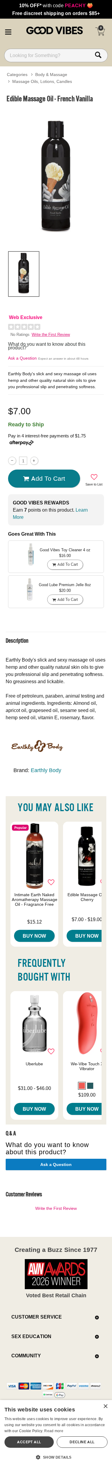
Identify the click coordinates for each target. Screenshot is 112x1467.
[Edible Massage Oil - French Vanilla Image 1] (56, 176)
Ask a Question (22, 358)
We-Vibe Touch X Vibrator (87, 1066)
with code (56, 5)
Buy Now (34, 936)
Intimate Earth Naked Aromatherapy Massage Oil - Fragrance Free (34, 899)
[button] (8, 30)
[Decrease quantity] (12, 461)
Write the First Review (51, 334)
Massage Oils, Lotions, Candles (42, 81)
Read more (53, 1431)
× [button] (105, 1406)
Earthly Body (46, 770)
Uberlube (34, 1064)
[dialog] (56, 1433)
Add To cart (48, 478)
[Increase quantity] (34, 461)
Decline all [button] (82, 1442)
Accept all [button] (29, 1442)
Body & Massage (51, 74)
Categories (17, 74)
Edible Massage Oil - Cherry (87, 897)
